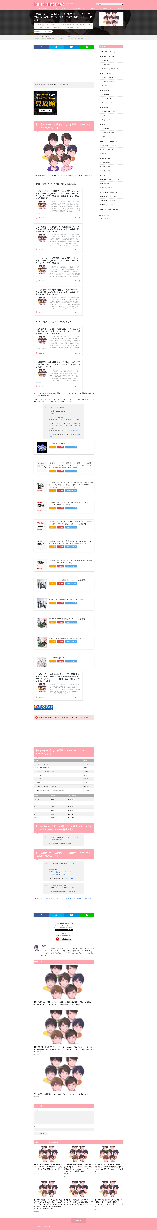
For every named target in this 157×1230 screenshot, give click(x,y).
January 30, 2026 (66, 843)
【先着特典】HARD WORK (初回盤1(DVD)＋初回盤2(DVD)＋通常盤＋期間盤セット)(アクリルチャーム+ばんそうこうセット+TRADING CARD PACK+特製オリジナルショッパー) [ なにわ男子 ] (71, 485)
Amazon (53, 446)
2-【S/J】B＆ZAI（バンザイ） (108, 149)
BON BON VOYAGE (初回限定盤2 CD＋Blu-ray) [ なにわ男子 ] (67, 619)
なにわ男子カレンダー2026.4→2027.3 (60, 443)
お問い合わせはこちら (104, 215)
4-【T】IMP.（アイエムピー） (108, 188)
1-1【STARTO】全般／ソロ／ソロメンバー (46, 8)
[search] (122, 4)
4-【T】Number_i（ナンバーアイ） (109, 192)
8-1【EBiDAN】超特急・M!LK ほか (109, 209)
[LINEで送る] (86, 47)
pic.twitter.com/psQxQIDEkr (73, 430)
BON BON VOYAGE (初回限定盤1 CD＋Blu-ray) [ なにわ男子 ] (67, 580)
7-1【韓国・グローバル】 (106, 205)
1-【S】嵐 (62, 8)
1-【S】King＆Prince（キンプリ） (77, 8)
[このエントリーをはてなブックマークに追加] (71, 47)
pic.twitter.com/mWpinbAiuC (57, 839)
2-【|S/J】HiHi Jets (105, 166)
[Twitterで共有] (56, 47)
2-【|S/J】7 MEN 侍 (105, 162)
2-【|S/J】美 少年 (104, 175)
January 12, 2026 (68, 878)
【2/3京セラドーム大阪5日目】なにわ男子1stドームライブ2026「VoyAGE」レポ (67, 899)
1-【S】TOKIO (104, 107)
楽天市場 (61, 446)
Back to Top (78, 1220)
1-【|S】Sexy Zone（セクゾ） (108, 132)
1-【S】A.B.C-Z (104, 60)
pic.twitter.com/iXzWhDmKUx (57, 874)
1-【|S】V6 (103, 137)
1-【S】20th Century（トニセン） (109, 56)
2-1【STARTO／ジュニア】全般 (108, 141)
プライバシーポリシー (104, 218)
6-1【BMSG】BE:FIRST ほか (107, 200)
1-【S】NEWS (103, 86)
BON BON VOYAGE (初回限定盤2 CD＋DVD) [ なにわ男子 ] (66, 638)
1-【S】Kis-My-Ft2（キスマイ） (108, 81)
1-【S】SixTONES (118, 8)
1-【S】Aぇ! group (105, 64)
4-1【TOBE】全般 (104, 183)
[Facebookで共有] (41, 47)
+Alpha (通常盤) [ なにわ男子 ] (57, 658)
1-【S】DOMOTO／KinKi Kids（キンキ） (111, 69)
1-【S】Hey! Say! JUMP (105, 8)
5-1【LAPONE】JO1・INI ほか (108, 196)
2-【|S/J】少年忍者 (105, 171)
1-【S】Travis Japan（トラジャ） (108, 111)
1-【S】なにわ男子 (47, 31)
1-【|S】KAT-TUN (104, 128)
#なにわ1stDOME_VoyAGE (63, 872)
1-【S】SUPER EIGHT (105, 98)
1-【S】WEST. (92, 8)
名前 (35, 1126)
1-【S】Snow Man (104, 94)
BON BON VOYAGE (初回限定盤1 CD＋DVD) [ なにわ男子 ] (66, 599)
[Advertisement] (64, 65)
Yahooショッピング (71, 446)
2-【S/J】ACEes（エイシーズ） (108, 145)
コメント (36, 1110)
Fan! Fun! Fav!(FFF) (45, 1226)
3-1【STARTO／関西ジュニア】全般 (109, 179)
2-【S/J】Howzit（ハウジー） (107, 154)
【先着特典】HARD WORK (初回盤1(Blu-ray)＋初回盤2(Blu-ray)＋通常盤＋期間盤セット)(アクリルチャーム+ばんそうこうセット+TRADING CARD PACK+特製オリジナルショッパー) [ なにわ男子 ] (71, 465)
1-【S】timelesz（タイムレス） (108, 103)
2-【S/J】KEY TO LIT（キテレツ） (109, 158)
